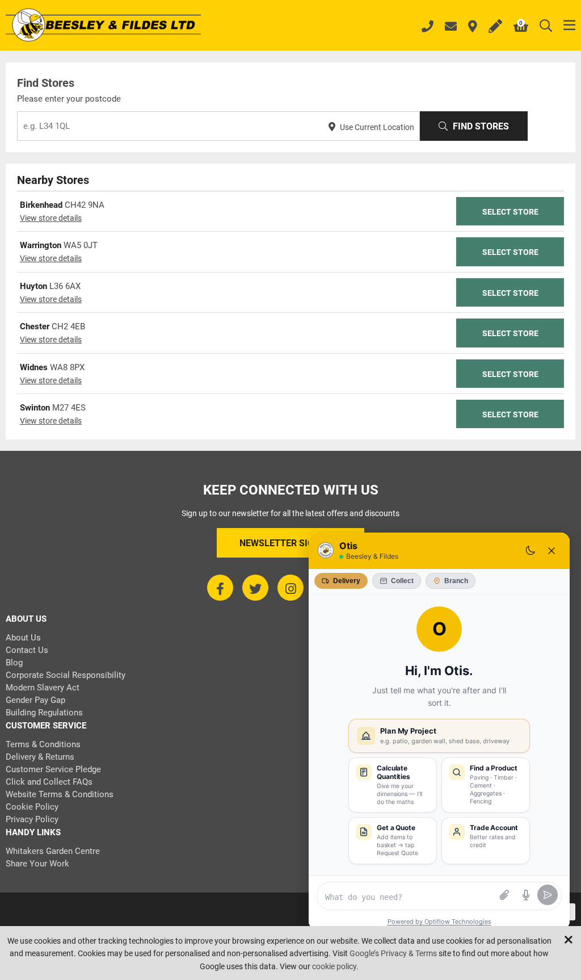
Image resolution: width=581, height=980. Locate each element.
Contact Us (27, 650)
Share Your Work (37, 863)
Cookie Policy (32, 807)
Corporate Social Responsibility (65, 675)
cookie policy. (335, 966)
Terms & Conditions (43, 744)
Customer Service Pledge (53, 769)
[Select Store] (472, 27)
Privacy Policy (32, 819)
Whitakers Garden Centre (53, 851)
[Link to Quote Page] (495, 27)
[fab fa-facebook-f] (220, 588)
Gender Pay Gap (35, 700)
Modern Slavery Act (42, 687)
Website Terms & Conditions (59, 794)
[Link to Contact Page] (451, 27)
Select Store (510, 211)
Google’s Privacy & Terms (393, 953)
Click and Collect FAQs (49, 782)
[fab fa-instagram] (290, 588)
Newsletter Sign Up (286, 543)
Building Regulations (44, 712)
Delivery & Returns (40, 757)
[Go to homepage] (103, 26)
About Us (23, 638)
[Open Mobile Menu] (569, 26)
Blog (14, 662)
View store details (51, 218)
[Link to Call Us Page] (427, 28)
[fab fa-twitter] (255, 588)
